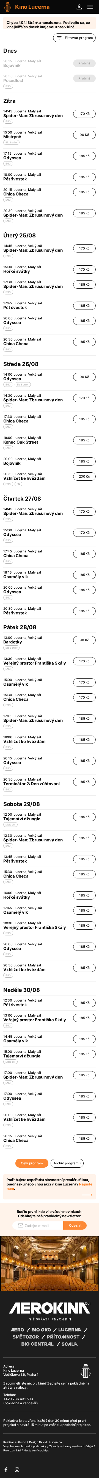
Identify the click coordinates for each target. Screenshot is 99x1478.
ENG (8, 121)
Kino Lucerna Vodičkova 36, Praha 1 (20, 1372)
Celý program (32, 1163)
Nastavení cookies (36, 1450)
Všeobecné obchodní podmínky (25, 1446)
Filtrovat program (79, 38)
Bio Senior (11, 142)
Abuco (21, 1442)
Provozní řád (12, 1450)
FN (18, 484)
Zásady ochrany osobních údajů (71, 1446)
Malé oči (10, 824)
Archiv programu (67, 1163)
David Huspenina (50, 1442)
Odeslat (75, 1225)
